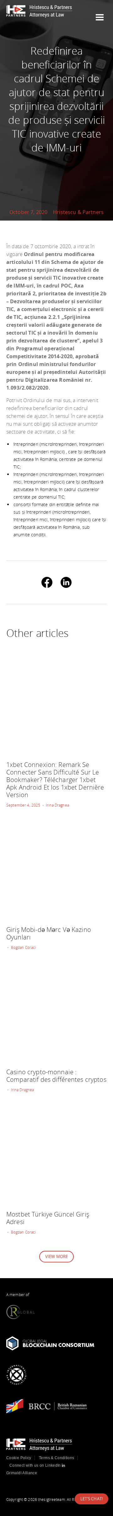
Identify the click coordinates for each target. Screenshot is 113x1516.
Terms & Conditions (56, 1458)
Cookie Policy (18, 1458)
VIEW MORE (56, 1256)
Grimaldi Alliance (21, 1473)
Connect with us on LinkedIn (35, 1465)
